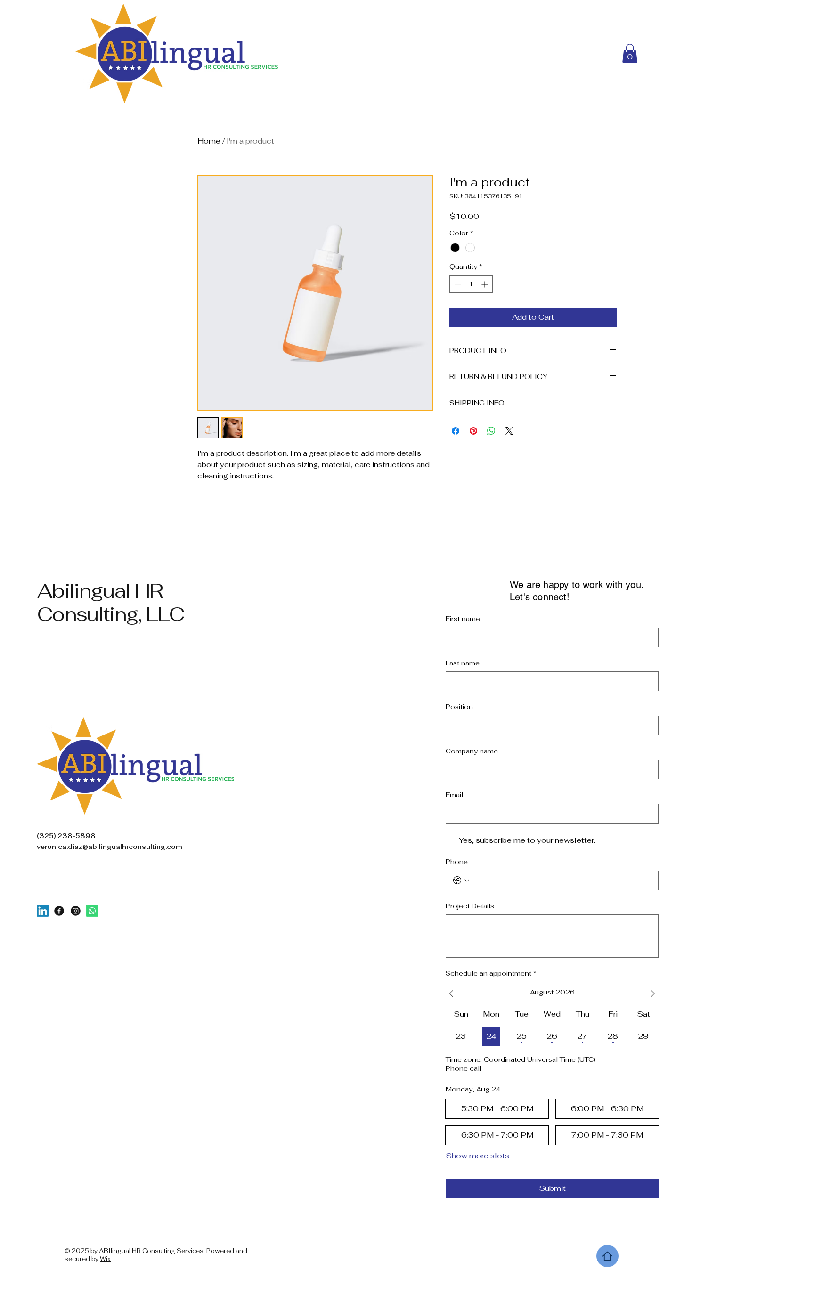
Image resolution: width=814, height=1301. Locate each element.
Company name (472, 751)
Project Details (470, 906)
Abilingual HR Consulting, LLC (110, 602)
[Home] (607, 1256)
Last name (463, 663)
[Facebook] (59, 911)
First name (463, 618)
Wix (105, 1259)
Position (459, 707)
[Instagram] (75, 911)
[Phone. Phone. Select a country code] (461, 880)
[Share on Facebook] (455, 430)
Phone (457, 861)
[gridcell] (461, 1036)
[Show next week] (653, 993)
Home (208, 141)
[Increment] (485, 284)
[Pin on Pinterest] (473, 430)
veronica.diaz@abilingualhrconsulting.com (109, 847)
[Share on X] (509, 430)
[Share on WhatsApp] (491, 430)
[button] (630, 53)
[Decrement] (457, 284)
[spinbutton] (471, 284)
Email (454, 795)
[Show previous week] (451, 993)
